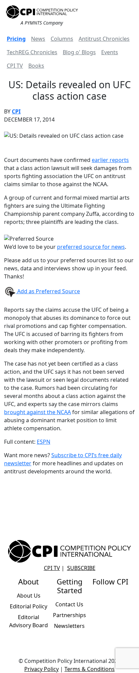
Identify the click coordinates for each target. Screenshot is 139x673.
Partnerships (69, 615)
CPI (16, 111)
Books (36, 65)
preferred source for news (91, 246)
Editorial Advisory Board (28, 621)
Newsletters (69, 626)
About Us (28, 595)
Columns (62, 38)
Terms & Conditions (89, 669)
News (38, 38)
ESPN (43, 441)
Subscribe (81, 568)
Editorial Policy (28, 606)
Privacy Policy (41, 669)
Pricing (16, 38)
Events (109, 52)
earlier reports (110, 160)
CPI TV (15, 65)
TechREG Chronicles (32, 52)
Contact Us (69, 604)
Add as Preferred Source (48, 291)
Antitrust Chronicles (104, 38)
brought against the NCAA (37, 412)
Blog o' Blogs (79, 52)
